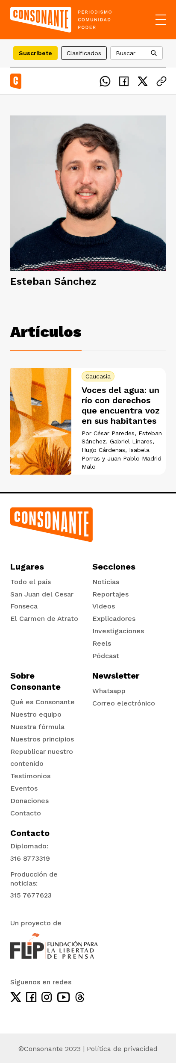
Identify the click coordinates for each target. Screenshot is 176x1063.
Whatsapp (109, 691)
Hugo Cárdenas (103, 449)
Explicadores (113, 618)
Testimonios (30, 776)
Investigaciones (118, 631)
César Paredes (114, 433)
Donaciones (29, 801)
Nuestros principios (42, 739)
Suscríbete (35, 53)
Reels (101, 643)
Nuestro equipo (36, 714)
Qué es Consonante (42, 702)
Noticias (105, 582)
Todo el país (30, 582)
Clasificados (84, 53)
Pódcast (105, 656)
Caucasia (98, 376)
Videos (103, 606)
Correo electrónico (123, 703)
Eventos (24, 788)
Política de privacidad (122, 1049)
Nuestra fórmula (37, 727)
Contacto (25, 813)
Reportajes (110, 594)
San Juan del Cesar (41, 594)
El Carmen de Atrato (44, 618)
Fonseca (24, 606)
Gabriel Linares (131, 441)
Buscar (125, 53)
